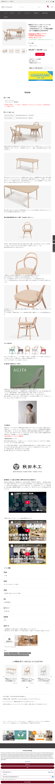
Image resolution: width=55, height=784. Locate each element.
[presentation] (2, 51)
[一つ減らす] (33, 55)
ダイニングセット (22, 721)
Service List (5, 774)
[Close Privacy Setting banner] (53, 750)
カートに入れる (40, 54)
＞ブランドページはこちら (10, 646)
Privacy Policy (27, 761)
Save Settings (27, 782)
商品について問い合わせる (35, 68)
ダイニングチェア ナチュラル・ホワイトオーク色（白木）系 (16, 655)
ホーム (4, 721)
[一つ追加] (33, 53)
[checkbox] (52, 776)
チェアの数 (31, 43)
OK (27, 767)
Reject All (27, 764)
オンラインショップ (12, 721)
